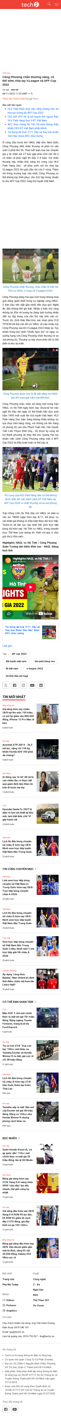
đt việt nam (12, 668)
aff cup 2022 (19, 653)
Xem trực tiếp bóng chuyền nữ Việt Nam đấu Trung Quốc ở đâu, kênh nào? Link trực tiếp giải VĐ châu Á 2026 (18, 948)
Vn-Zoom (38, 1305)
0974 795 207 (30, 1336)
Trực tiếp (6, 938)
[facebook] (14, 685)
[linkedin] (41, 685)
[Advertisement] (30, 217)
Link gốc (7, 645)
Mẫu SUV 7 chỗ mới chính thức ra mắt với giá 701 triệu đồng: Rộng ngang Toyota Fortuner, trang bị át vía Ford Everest (18, 1020)
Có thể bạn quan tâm (18, 1001)
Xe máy (5, 741)
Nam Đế (14, 90)
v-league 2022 (35, 668)
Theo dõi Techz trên (13, 98)
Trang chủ (8, 1279)
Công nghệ (39, 1279)
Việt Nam (6, 838)
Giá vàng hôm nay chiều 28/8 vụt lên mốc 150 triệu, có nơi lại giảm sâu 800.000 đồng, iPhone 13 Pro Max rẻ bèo (18, 716)
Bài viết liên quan (11, 105)
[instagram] (23, 685)
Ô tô (4, 805)
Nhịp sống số (8, 705)
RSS (35, 1295)
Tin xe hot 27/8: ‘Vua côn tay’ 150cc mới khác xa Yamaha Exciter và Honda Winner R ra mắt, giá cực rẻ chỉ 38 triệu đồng (18, 1052)
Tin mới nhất (13, 697)
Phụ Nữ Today (10, 1284)
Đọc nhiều (10, 1138)
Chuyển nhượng (9, 971)
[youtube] (32, 685)
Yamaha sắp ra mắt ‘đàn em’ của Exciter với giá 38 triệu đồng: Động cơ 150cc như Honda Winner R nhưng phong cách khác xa (18, 1114)
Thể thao (6, 73)
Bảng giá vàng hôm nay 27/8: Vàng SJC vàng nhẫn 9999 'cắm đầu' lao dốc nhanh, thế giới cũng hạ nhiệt (17, 1185)
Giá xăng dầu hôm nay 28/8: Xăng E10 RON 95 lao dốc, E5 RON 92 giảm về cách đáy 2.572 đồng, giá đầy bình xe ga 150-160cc (18, 1218)
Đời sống (6, 773)
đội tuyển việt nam (16, 661)
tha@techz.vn (47, 1336)
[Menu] (57, 4)
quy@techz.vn (16, 1332)
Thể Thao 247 (41, 1300)
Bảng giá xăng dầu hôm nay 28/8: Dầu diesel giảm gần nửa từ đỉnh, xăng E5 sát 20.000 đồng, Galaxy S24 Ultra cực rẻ (18, 1250)
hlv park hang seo (45, 661)
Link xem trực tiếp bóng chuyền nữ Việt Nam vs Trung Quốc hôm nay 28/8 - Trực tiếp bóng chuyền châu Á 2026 (18, 887)
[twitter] (5, 685)
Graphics (11, 1310)
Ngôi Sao (38, 1289)
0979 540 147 (21, 1327)
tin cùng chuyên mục (18, 869)
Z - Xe (36, 1284)
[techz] (31, 4)
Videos (10, 1300)
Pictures (11, 1305)
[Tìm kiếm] (47, 5)
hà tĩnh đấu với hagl (17, 676)
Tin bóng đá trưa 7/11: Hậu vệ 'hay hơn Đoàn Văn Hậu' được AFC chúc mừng (22, 630)
